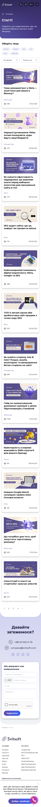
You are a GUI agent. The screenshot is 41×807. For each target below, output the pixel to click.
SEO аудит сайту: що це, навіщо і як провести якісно (20, 227)
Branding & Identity (28, 770)
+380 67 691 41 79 (23, 642)
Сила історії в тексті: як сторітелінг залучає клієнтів (20, 582)
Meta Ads (6, 49)
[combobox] (8, 680)
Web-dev (16, 49)
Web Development (28, 764)
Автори (5, 767)
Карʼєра (5, 773)
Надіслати (12, 713)
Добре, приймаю (20, 801)
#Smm (6, 459)
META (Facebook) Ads (29, 753)
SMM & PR (25, 758)
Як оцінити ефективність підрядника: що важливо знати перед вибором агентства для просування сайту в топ (19, 182)
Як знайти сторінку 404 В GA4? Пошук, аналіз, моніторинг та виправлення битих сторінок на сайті (20, 361)
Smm (5, 53)
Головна (5, 750)
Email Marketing (27, 761)
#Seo (6, 193)
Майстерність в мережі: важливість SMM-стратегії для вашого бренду (19, 450)
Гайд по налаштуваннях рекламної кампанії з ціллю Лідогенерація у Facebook (20, 406)
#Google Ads (9, 144)
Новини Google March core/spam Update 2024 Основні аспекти (17, 495)
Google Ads (14, 53)
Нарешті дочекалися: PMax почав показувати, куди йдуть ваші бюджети (19, 135)
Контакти (5, 770)
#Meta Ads (8, 100)
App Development (28, 767)
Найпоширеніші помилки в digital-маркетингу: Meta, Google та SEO (20, 273)
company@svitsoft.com (23, 648)
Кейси (4, 761)
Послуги (5, 753)
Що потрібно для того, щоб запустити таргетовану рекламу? (20, 539)
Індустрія (5, 755)
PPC (24, 49)
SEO (23, 755)
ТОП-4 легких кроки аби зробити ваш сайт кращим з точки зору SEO (20, 315)
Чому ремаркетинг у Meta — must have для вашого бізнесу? (20, 91)
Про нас (5, 758)
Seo (31, 49)
